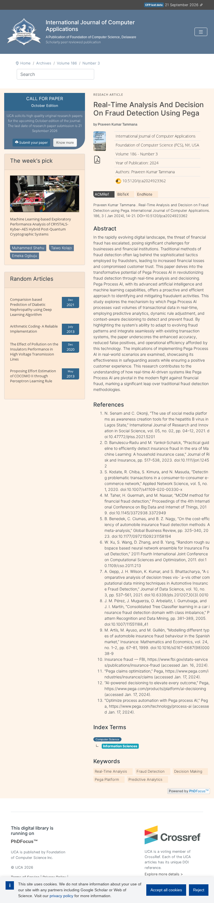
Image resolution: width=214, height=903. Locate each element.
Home (25, 63)
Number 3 (91, 63)
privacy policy (61, 896)
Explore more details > (164, 874)
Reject (198, 890)
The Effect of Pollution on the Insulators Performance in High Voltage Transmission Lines (34, 352)
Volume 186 (67, 63)
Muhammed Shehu (28, 248)
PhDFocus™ (24, 841)
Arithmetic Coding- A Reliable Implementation (34, 329)
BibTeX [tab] (123, 194)
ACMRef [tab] (102, 194)
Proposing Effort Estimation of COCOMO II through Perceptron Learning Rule (33, 375)
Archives (43, 63)
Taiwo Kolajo (61, 248)
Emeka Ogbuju (24, 255)
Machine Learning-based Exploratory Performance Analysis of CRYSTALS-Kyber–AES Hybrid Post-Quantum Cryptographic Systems (40, 227)
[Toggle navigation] (200, 32)
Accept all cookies (166, 890)
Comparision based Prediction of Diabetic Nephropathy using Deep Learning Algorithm (31, 307)
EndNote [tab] (144, 194)
